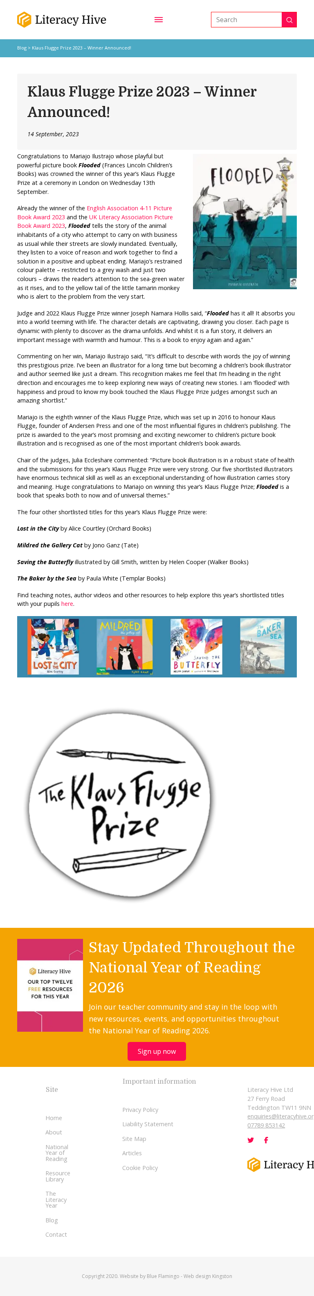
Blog (22, 48)
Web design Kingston (208, 1276)
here (67, 604)
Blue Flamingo (163, 1276)
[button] (159, 20)
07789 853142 (266, 1125)
